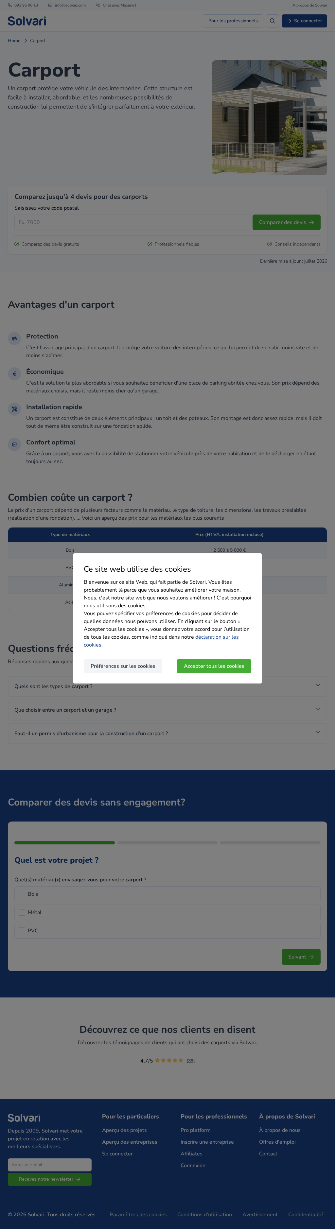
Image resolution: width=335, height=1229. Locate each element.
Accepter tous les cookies (214, 666)
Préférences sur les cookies (123, 666)
